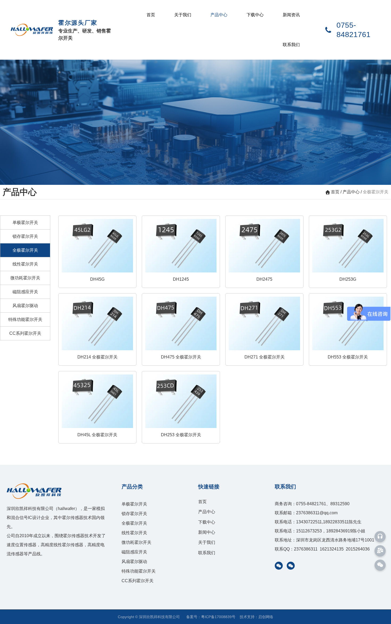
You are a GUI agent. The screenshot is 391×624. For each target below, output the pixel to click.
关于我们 (182, 15)
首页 (151, 15)
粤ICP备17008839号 (218, 617)
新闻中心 (206, 532)
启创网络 (265, 617)
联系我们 (291, 44)
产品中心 (218, 15)
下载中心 (255, 15)
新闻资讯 (291, 15)
